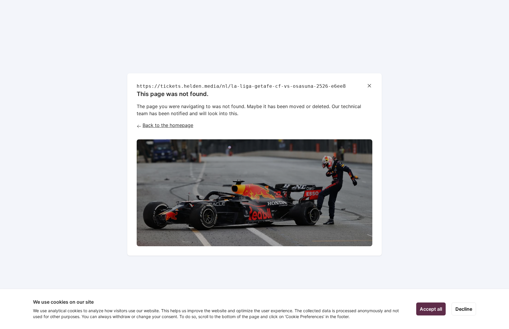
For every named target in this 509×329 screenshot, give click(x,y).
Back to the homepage (168, 125)
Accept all (431, 309)
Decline (463, 309)
